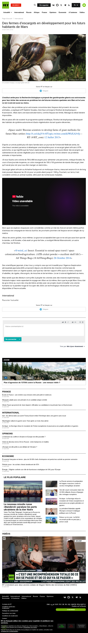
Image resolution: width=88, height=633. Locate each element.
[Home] (5, 5)
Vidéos (82, 12)
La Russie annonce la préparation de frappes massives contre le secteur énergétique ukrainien (71, 483)
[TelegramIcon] (65, 5)
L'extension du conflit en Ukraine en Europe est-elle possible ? (23, 437)
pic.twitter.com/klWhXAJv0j (65, 133)
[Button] (84, 5)
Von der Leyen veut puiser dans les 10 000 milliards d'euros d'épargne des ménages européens (71, 492)
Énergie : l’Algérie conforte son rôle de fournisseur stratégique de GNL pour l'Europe (31, 469)
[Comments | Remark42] (44, 334)
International (19, 12)
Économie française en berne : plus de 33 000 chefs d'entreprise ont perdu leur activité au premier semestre (39, 459)
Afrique (36, 12)
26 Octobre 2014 (62, 258)
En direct (15, 5)
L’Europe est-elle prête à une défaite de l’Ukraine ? (19, 447)
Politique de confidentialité (10, 611)
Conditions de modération (10, 616)
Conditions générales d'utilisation (8, 607)
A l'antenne (73, 12)
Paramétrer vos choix (8, 613)
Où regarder (44, 5)
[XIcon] (61, 5)
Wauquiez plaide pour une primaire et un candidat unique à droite (24, 400)
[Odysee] (57, 5)
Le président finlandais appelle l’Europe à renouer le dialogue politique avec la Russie (69, 511)
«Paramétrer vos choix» (30, 627)
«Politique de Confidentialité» (9, 631)
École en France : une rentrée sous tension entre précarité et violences (27, 395)
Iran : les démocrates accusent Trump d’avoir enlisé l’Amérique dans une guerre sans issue (34, 416)
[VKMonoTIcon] (53, 5)
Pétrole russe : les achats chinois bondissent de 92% (20, 464)
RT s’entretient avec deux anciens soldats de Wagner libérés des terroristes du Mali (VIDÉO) (39, 585)
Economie (62, 12)
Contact (4, 618)
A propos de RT (7, 604)
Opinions (52, 12)
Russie (28, 12)
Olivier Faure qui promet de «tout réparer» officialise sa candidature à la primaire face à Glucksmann (37, 405)
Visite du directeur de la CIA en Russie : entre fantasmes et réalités (25, 442)
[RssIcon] (69, 5)
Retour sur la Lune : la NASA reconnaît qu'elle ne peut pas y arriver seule (70, 519)
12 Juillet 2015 (52, 137)
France (44, 12)
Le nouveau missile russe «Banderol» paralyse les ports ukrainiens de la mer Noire (20, 507)
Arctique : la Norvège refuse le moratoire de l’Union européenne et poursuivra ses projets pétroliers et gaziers (40, 426)
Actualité (6, 12)
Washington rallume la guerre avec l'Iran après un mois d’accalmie (25, 421)
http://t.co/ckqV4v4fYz (38, 133)
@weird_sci (21, 250)
